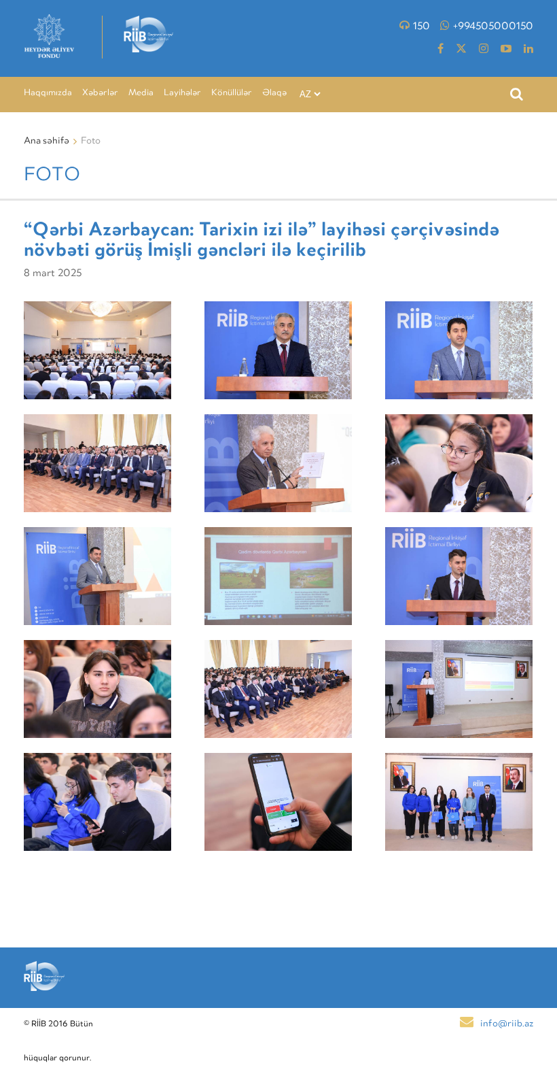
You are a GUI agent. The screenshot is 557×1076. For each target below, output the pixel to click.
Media (141, 93)
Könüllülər (231, 93)
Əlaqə (274, 93)
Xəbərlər (100, 93)
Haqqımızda (48, 93)
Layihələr (182, 93)
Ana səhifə (46, 141)
